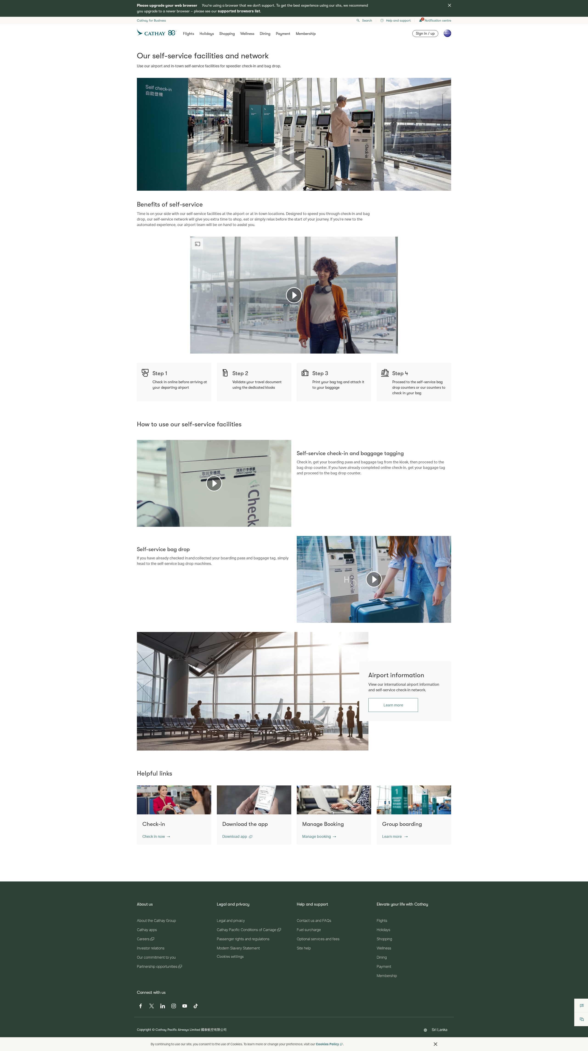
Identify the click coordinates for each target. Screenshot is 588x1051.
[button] (156, 836)
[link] (252, 691)
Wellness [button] (247, 34)
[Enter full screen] (394, 349)
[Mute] (199, 350)
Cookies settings (230, 957)
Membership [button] (306, 34)
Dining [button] (265, 34)
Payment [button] (283, 34)
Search (367, 20)
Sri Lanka (439, 1029)
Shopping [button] (227, 34)
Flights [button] (188, 34)
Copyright (144, 1029)
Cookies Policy (327, 1044)
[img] (449, 5)
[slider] (192, 344)
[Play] (294, 295)
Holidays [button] (207, 34)
